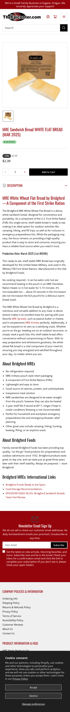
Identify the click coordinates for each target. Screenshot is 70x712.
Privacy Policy (20, 678)
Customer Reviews (12, 624)
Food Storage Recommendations (24, 489)
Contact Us (8, 633)
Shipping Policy (11, 602)
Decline (33, 695)
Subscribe (58, 545)
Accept (33, 687)
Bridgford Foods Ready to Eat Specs (25, 484)
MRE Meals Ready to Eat (15, 650)
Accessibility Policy (12, 620)
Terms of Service (11, 616)
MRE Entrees (32, 322)
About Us (7, 629)
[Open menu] (64, 16)
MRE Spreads (19, 318)
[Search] (63, 27)
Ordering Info (10, 598)
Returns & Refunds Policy (16, 607)
